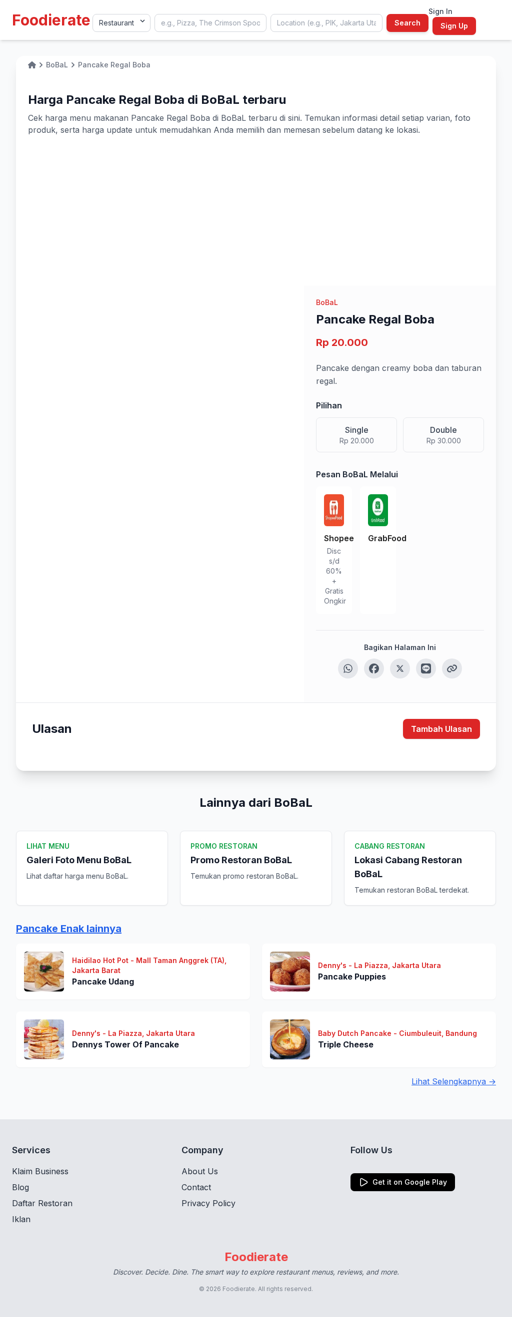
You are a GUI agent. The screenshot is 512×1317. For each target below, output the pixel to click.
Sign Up (454, 25)
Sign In (440, 11)
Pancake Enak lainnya (69, 929)
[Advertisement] (256, 211)
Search (407, 22)
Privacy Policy (209, 1203)
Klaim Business (40, 1171)
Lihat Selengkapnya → (454, 1081)
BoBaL (327, 302)
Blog (20, 1187)
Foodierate (51, 20)
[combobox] (210, 23)
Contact (196, 1187)
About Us (200, 1171)
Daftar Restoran (42, 1203)
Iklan (21, 1219)
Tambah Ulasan (441, 729)
